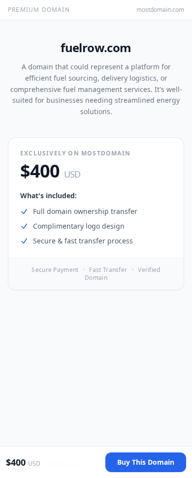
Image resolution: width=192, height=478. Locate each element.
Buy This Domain (145, 462)
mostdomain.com (160, 10)
